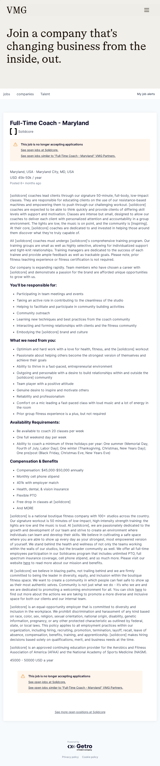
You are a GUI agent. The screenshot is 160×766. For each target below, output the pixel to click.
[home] (16, 10)
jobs (6, 94)
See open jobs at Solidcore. (39, 150)
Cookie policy (90, 756)
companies (25, 94)
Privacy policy (70, 756)
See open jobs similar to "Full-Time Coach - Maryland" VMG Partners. (68, 156)
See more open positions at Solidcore (80, 712)
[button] (146, 10)
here (26, 563)
